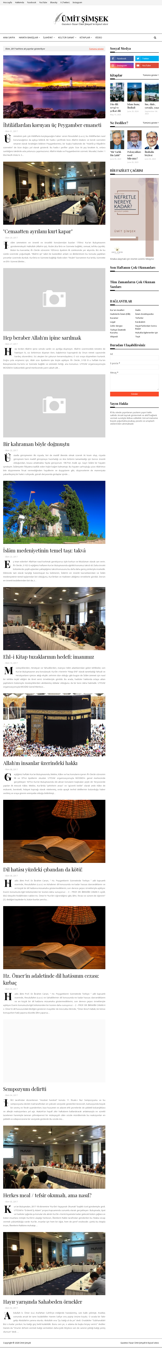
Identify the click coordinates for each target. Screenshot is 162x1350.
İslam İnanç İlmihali (133, 106)
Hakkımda (19, 2)
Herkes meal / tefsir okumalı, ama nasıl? (47, 1195)
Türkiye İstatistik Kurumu (118, 331)
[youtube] (147, 65)
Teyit (137, 336)
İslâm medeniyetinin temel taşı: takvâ (44, 550)
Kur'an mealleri (117, 310)
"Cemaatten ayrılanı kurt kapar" (38, 231)
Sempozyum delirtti (24, 1089)
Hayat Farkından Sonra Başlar (146, 327)
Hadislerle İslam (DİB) (120, 314)
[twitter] (147, 58)
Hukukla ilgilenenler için (146, 332)
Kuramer (114, 317)
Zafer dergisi (116, 325)
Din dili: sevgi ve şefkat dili (115, 107)
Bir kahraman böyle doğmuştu (36, 444)
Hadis (138, 310)
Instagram (77, 2)
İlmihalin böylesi (149, 153)
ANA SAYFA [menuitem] (9, 37)
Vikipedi (114, 336)
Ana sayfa (7, 2)
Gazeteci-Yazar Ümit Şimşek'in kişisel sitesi (140, 1342)
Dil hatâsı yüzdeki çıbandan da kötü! (42, 869)
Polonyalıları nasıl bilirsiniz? (134, 155)
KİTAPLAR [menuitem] (85, 37)
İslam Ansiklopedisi (144, 314)
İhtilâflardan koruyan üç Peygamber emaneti (52, 125)
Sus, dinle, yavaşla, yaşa (152, 106)
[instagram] (122, 65)
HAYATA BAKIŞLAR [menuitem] (28, 37)
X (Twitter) (64, 2)
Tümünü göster (96, 48)
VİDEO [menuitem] (98, 37)
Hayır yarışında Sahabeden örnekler (42, 1301)
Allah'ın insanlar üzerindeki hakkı (40, 763)
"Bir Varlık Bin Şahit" (115, 153)
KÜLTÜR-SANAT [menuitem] (66, 37)
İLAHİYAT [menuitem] (48, 37)
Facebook (31, 2)
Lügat (112, 321)
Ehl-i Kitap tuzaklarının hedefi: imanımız (48, 656)
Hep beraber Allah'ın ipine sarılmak (42, 337)
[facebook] (122, 58)
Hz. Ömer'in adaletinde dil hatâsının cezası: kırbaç (51, 979)
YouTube (43, 2)
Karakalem (140, 321)
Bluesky (53, 2)
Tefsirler (139, 317)
